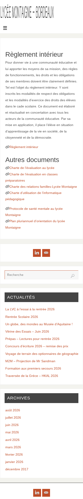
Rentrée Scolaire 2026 (21, 317)
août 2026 (12, 410)
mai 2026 (12, 432)
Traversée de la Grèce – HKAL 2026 (31, 376)
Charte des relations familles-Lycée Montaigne (43, 186)
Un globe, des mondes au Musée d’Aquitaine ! (39, 324)
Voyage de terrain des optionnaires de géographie (41, 354)
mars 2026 (13, 447)
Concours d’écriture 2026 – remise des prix (36, 346)
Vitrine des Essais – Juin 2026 (27, 331)
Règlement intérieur (23, 147)
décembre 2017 (16, 469)
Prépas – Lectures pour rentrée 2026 (32, 339)
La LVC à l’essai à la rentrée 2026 (30, 309)
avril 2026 (12, 440)
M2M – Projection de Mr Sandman (30, 361)
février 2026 (14, 454)
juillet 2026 (13, 417)
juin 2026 (12, 425)
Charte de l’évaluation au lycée (31, 168)
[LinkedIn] (37, 253)
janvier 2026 (14, 462)
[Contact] (46, 253)
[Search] (72, 276)
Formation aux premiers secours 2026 (33, 368)
